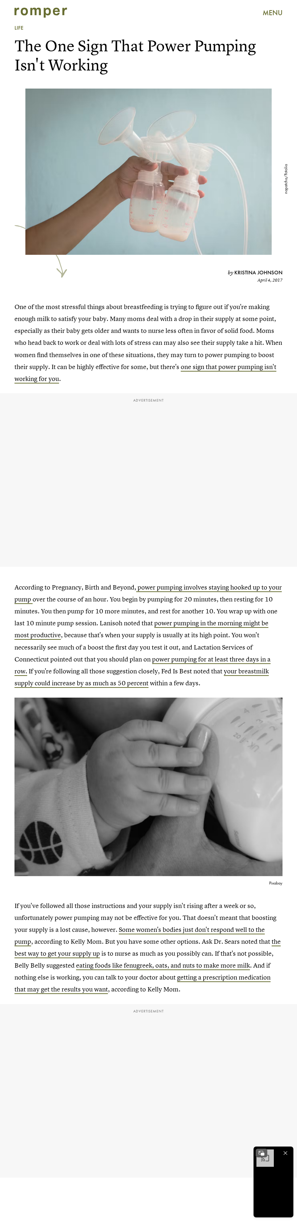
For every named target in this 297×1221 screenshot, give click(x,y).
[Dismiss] (285, 1153)
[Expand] (261, 1153)
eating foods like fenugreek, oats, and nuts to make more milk (163, 965)
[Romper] (40, 12)
